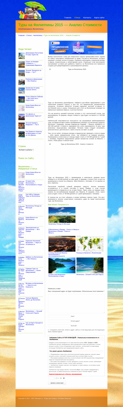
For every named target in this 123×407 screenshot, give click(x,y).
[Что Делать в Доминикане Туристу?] (21, 117)
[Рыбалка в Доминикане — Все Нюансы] (21, 82)
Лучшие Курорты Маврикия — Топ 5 (32, 124)
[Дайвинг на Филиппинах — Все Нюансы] (21, 261)
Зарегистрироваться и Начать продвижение (65, 374)
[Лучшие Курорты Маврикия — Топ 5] (21, 125)
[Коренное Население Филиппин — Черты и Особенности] (21, 247)
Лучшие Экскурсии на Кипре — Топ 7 (33, 71)
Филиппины (38, 29)
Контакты (87, 18)
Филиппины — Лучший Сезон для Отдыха (34, 312)
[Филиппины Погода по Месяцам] (21, 210)
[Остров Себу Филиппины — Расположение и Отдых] (21, 186)
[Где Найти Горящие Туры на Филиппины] (21, 198)
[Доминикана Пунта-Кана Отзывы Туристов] (21, 55)
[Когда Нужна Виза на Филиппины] (21, 108)
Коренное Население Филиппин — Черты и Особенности (33, 242)
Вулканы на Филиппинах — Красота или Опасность (34, 285)
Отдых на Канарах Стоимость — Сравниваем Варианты (34, 63)
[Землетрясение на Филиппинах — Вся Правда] (21, 232)
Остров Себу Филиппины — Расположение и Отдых (34, 183)
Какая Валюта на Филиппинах (32, 218)
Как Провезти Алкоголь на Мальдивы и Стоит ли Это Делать (34, 133)
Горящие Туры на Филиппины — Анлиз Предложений (33, 270)
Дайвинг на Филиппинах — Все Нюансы (34, 258)
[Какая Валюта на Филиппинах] (21, 221)
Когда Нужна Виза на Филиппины (33, 106)
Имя (73, 316)
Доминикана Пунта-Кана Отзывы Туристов (34, 54)
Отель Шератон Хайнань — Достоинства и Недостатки (34, 98)
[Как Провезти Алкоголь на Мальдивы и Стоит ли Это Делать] (21, 134)
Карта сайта (99, 18)
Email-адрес (75, 321)
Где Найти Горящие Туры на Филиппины (33, 195)
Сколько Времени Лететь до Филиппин (33, 299)
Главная (67, 18)
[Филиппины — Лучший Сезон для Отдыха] (21, 315)
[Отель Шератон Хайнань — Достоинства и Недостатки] (21, 99)
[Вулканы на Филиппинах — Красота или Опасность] (21, 289)
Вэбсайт (74, 326)
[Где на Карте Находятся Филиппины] (21, 327)
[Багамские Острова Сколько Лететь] (21, 90)
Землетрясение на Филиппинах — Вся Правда (33, 229)
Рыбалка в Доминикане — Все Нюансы (34, 80)
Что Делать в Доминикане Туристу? (33, 115)
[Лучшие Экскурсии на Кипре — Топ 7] (21, 73)
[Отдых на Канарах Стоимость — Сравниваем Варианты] (21, 64)
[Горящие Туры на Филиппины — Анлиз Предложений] (21, 274)
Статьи (77, 18)
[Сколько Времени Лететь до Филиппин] (21, 303)
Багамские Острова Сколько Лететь (32, 89)
